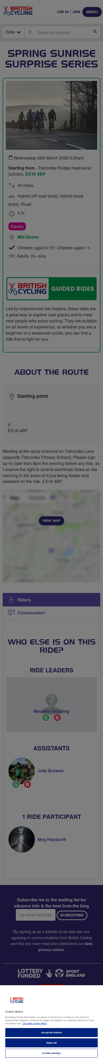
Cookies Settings (51, 1053)
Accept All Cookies (51, 1032)
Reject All (51, 1042)
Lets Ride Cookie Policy (34, 1023)
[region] (51, 1022)
